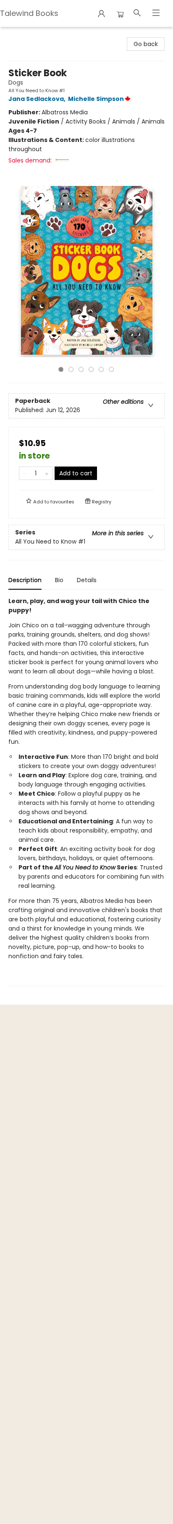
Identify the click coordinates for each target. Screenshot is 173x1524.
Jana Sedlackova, (37, 99)
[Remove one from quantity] (24, 473)
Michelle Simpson (96, 99)
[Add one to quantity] (47, 473)
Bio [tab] (59, 580)
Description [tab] (25, 580)
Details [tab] (87, 580)
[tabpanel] (86, 791)
